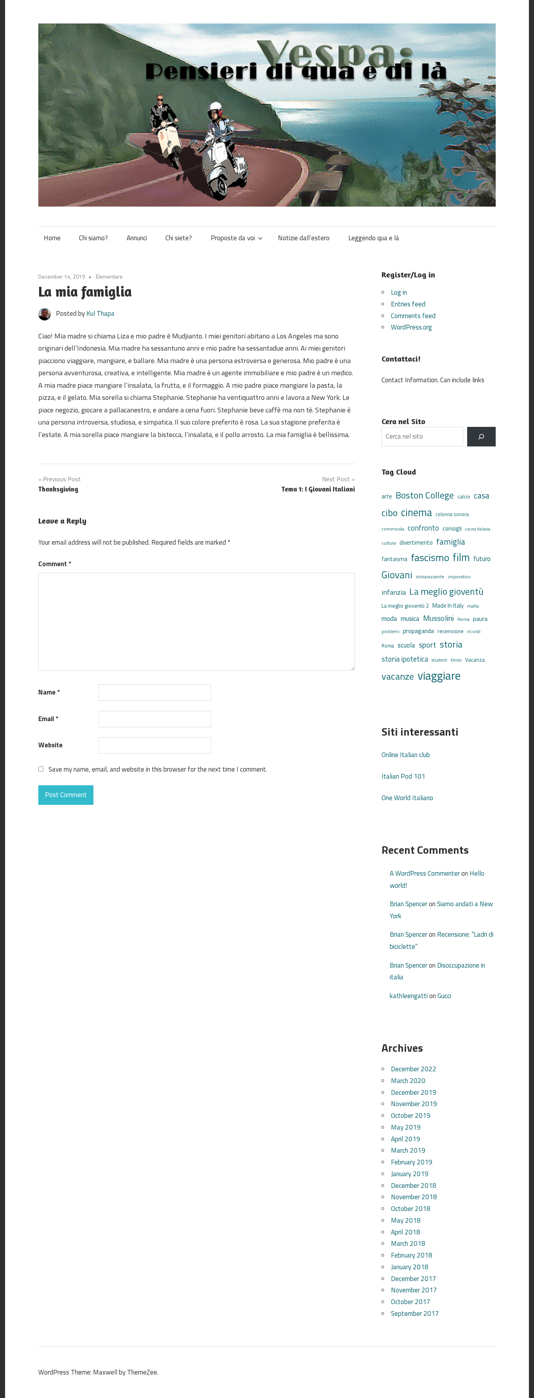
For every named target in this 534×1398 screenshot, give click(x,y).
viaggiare (439, 675)
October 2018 (410, 1209)
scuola (406, 645)
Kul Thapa (100, 313)
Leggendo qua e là (373, 238)
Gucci (444, 996)
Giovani (397, 574)
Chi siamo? (93, 238)
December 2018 (413, 1185)
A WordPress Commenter (425, 873)
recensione (450, 631)
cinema (416, 512)
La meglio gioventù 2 (405, 605)
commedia (393, 529)
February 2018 (411, 1255)
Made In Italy (448, 605)
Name (49, 692)
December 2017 (413, 1279)
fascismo (430, 557)
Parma (463, 619)
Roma (388, 646)
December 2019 (413, 1092)
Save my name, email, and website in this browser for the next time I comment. (157, 769)
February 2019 (411, 1162)
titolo (456, 660)
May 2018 (406, 1220)
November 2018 (414, 1197)
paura (480, 618)
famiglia (450, 541)
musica (410, 619)
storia (451, 644)
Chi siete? (178, 238)
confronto (423, 527)
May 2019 (406, 1127)
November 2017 (414, 1290)
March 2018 (408, 1243)
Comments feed (413, 316)
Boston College (425, 495)
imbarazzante (430, 576)
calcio (463, 496)
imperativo (459, 576)
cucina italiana (477, 529)
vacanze (398, 676)
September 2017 (415, 1313)
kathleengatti (409, 996)
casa (481, 495)
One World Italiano (407, 798)
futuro (482, 559)
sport (427, 645)
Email (48, 719)
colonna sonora (452, 514)
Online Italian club (406, 755)
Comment (54, 564)
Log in (399, 292)
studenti (439, 660)
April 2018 (405, 1232)
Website (50, 745)
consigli (452, 528)
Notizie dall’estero (304, 238)
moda (389, 618)
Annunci (137, 238)
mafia (473, 606)
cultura (389, 543)
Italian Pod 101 (403, 776)
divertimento (416, 542)
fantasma (394, 558)
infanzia (394, 592)
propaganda (418, 630)
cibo (390, 513)
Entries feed (408, 304)
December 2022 (413, 1069)
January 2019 (409, 1174)
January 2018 (409, 1267)
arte (387, 496)
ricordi (473, 631)
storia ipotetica (405, 658)
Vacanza (475, 659)
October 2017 (410, 1302)
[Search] (481, 437)
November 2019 (414, 1104)
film (461, 557)
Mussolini (438, 618)
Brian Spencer (408, 904)
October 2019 (410, 1115)
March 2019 (408, 1150)
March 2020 (408, 1081)
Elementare (109, 276)
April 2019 (405, 1139)
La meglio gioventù (446, 591)
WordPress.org (411, 327)
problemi (391, 631)
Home (52, 238)
